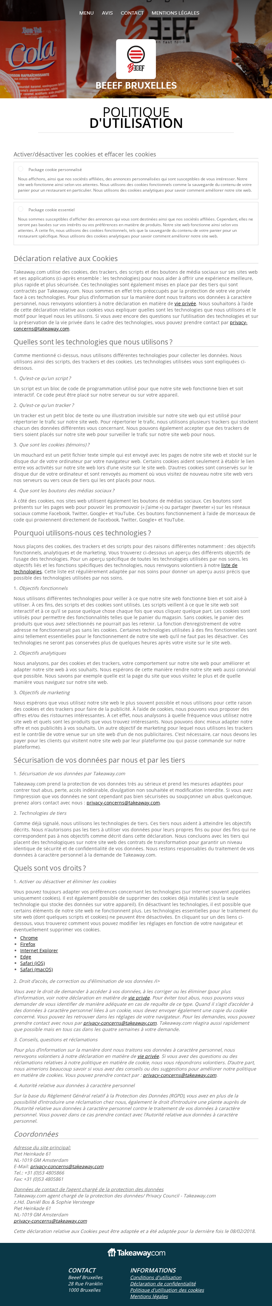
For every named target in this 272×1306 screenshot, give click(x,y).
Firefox (27, 944)
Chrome (29, 938)
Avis (107, 12)
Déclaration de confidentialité (163, 1283)
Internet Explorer (39, 950)
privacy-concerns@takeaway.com (123, 802)
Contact (132, 12)
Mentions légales (175, 12)
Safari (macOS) (36, 969)
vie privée (185, 303)
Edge (25, 957)
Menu (86, 12)
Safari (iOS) (32, 963)
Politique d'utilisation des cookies (167, 1290)
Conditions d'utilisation (155, 1277)
